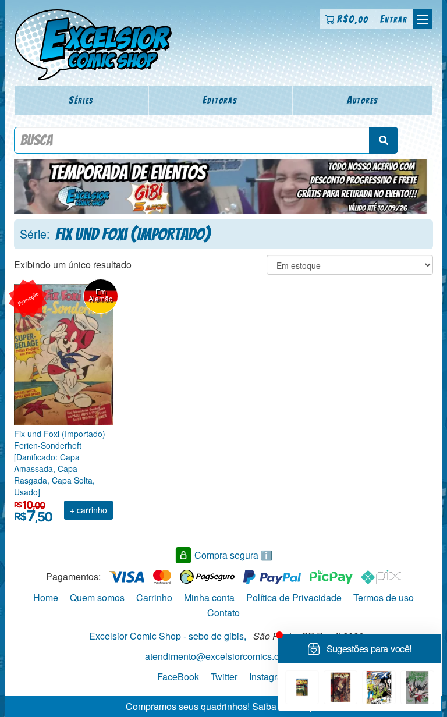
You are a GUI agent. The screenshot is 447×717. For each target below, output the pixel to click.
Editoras (220, 99)
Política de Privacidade (294, 597)
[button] (422, 19)
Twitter (224, 676)
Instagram (269, 676)
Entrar (393, 18)
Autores (362, 99)
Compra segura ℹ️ (233, 555)
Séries (81, 99)
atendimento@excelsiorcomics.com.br (223, 656)
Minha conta (209, 597)
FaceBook (178, 676)
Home (45, 597)
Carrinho (154, 597)
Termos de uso (383, 597)
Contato (223, 612)
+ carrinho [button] (88, 510)
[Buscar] (383, 140)
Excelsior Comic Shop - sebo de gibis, (167, 636)
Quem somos (97, 597)
